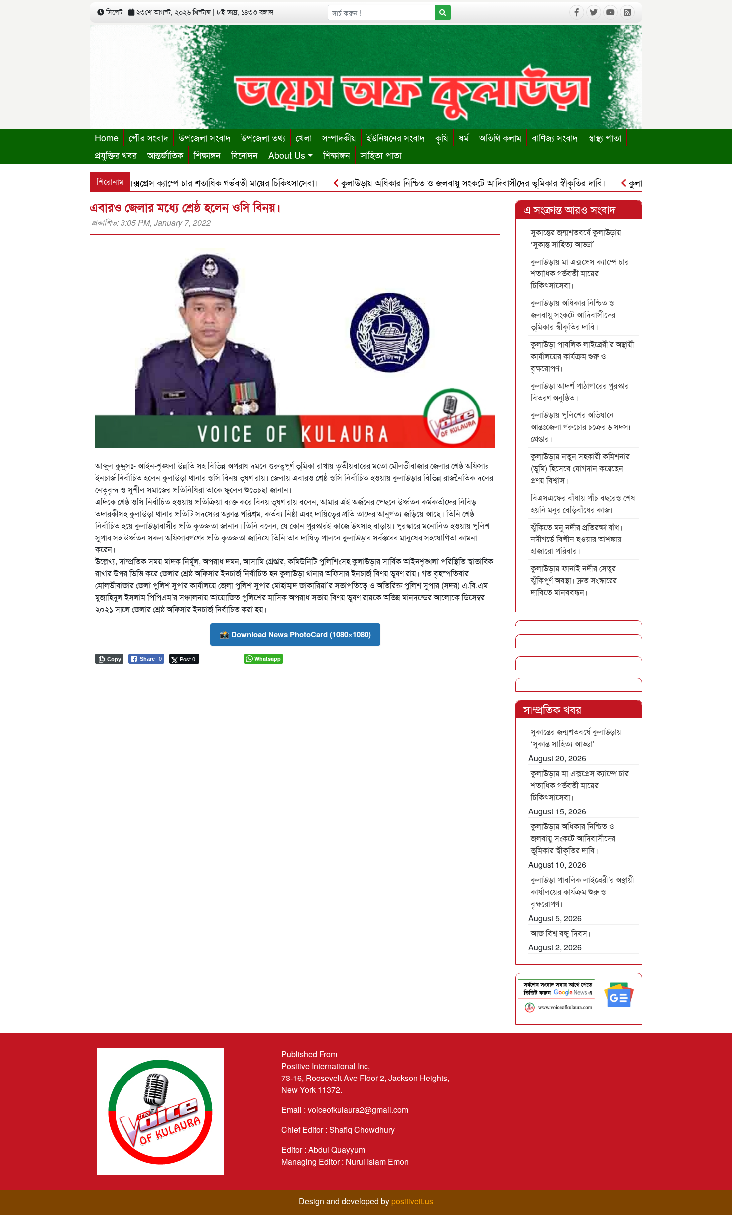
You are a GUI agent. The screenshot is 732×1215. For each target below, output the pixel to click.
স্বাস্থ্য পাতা (604, 137)
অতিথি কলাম (500, 137)
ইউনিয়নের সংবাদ (395, 137)
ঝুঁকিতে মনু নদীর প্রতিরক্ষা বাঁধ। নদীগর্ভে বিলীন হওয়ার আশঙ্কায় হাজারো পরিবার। (577, 538)
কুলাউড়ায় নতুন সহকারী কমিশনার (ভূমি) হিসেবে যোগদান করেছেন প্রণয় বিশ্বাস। (580, 468)
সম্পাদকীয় (339, 137)
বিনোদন (244, 154)
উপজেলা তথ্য (263, 137)
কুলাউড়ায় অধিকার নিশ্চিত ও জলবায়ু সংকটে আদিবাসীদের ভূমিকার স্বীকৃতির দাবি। (442, 182)
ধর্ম (464, 137)
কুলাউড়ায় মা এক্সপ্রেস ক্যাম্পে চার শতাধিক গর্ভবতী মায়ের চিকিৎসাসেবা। (169, 182)
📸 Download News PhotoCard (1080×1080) (295, 634)
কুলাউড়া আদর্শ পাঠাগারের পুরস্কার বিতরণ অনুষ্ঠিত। (580, 391)
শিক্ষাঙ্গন (207, 154)
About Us (286, 154)
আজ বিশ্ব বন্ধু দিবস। (561, 933)
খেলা (304, 137)
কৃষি (441, 137)
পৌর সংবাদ (148, 137)
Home (107, 137)
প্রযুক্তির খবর (116, 154)
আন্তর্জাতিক (165, 154)
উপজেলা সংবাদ (205, 137)
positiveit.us (412, 1201)
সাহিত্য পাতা (381, 154)
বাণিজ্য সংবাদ (555, 137)
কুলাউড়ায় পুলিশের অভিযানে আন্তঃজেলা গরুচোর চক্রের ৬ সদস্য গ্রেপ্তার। (581, 426)
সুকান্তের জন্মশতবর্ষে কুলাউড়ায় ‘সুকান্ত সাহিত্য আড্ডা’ (576, 238)
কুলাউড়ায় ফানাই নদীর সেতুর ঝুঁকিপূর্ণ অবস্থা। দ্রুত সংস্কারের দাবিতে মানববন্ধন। (574, 580)
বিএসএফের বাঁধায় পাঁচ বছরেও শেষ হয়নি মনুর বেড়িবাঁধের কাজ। (583, 503)
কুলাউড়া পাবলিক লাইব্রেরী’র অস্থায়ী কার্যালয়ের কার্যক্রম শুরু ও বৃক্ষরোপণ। (582, 356)
